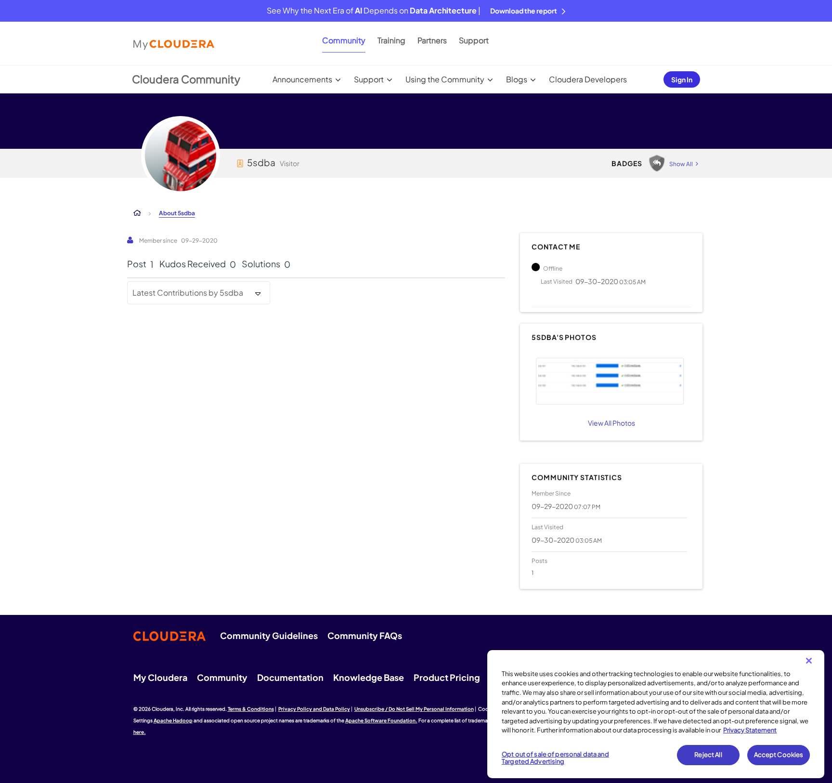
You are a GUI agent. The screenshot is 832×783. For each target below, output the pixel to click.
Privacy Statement (750, 730)
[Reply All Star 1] (656, 163)
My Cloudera (160, 677)
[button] (609, 381)
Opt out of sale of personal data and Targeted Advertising (555, 758)
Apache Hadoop (173, 720)
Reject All (708, 754)
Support (474, 40)
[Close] (808, 660)
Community (343, 40)
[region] (655, 714)
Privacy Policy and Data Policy (314, 709)
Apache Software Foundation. (381, 720)
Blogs (516, 79)
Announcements (302, 79)
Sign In (681, 79)
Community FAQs (364, 635)
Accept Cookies (779, 754)
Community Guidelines (269, 635)
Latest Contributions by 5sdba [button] (187, 292)
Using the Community (444, 79)
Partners (432, 40)
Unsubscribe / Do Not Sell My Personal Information (414, 709)
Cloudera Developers (588, 79)
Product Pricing (447, 677)
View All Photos (611, 422)
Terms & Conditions (251, 709)
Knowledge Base (368, 677)
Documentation (290, 677)
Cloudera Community (186, 79)
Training (391, 40)
